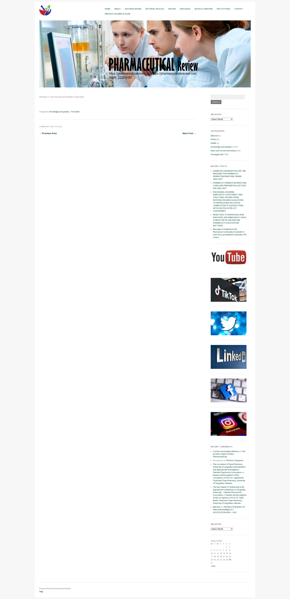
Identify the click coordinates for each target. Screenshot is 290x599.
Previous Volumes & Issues (117, 14)
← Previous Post (48, 133)
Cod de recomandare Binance (226, 451)
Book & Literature (204, 9)
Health (213, 143)
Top (41, 591)
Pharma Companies (234, 460)
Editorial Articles (155, 9)
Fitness (214, 139)
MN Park (216, 507)
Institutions (223, 9)
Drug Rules (185, 9)
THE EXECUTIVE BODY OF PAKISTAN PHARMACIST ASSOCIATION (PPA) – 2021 (229, 510)
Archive (172, 9)
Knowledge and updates (59, 112)
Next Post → (189, 133)
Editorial (214, 136)
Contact (238, 9)
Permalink (75, 112)
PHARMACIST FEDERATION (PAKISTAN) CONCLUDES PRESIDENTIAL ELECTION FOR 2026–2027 (229, 185)
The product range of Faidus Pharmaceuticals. (229, 454)
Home (107, 9)
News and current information (224, 151)
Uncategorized (217, 154)
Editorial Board (133, 9)
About (117, 9)
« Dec (213, 566)
